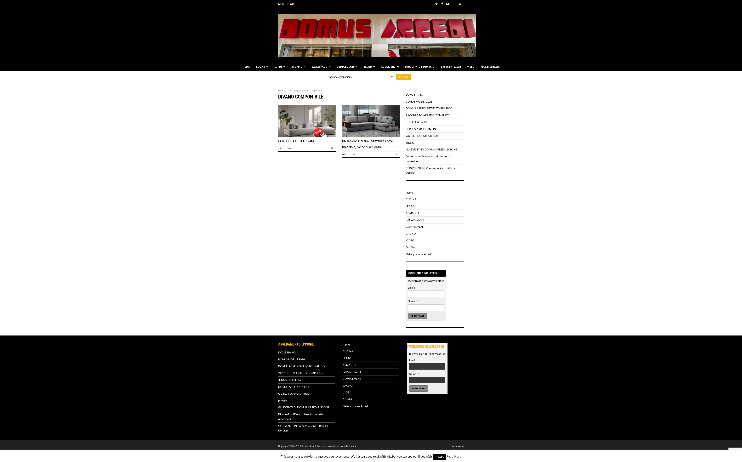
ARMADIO (296, 66)
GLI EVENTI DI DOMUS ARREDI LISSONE (431, 149)
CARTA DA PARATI (451, 66)
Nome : (413, 301)
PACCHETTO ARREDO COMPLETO (428, 115)
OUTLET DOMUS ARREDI (422, 135)
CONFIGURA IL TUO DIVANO (296, 141)
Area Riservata (490, 66)
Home (246, 66)
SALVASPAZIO (319, 66)
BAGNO (367, 66)
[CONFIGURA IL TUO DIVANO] (307, 136)
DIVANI (410, 247)
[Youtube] (447, 3)
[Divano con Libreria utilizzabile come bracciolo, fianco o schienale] (371, 136)
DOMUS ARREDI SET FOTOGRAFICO (429, 108)
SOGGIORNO (388, 66)
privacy (410, 142)
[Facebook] (442, 3)
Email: (412, 287)
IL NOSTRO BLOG (417, 122)
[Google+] (454, 3)
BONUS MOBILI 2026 (419, 101)
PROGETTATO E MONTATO (420, 66)
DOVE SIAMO (414, 94)
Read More (454, 456)
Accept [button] (440, 456)
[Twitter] (436, 3)
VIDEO (470, 66)
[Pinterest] (460, 3)
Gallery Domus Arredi (418, 254)
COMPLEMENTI (345, 66)
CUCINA (260, 66)
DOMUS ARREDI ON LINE (421, 129)
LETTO (278, 66)
